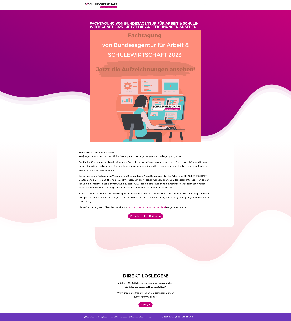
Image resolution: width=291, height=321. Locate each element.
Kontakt (145, 304)
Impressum (123, 317)
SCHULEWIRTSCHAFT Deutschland (147, 207)
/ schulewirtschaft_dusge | (97, 317)
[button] (286, 3)
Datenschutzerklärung (140, 317)
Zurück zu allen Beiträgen (145, 216)
